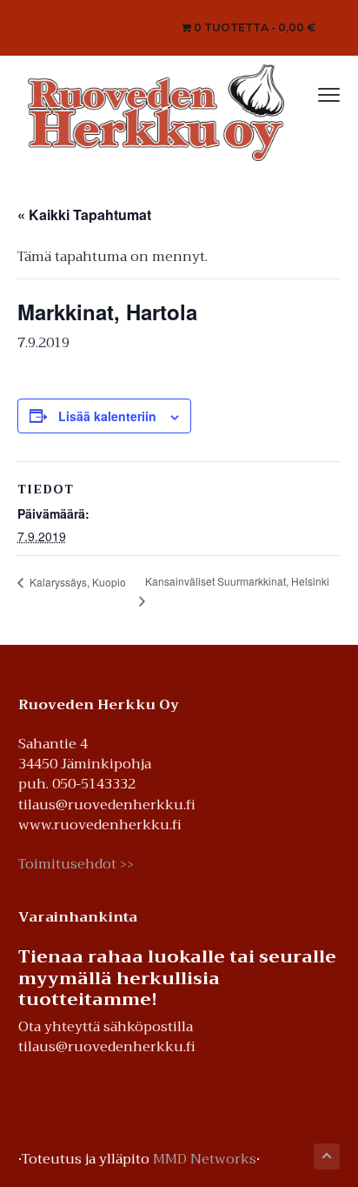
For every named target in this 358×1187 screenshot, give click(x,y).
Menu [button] (311, 92)
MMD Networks (204, 1159)
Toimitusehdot (76, 864)
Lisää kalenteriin (107, 416)
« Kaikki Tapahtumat (84, 215)
